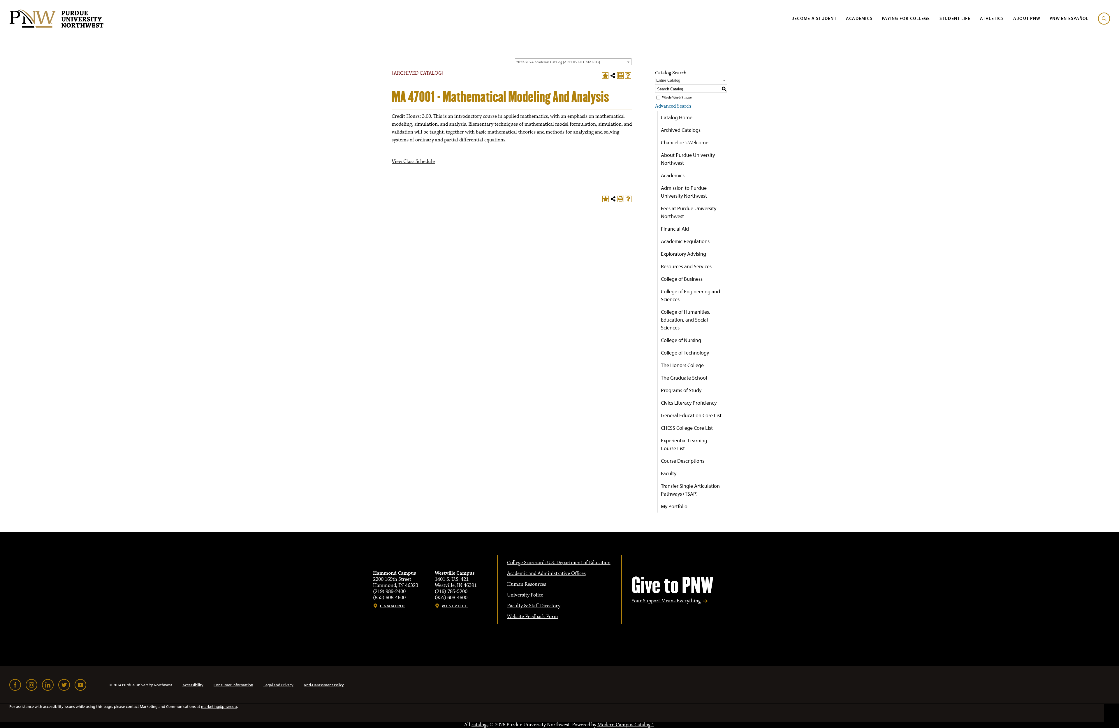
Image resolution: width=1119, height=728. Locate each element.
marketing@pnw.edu (219, 706)
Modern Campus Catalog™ (625, 725)
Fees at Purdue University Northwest (688, 212)
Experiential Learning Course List (684, 444)
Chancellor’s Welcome (684, 142)
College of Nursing (681, 340)
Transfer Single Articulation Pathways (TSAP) (690, 490)
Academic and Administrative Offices (546, 573)
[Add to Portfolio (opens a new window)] (605, 75)
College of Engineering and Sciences (690, 295)
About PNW (1026, 18)
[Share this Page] (613, 75)
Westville (455, 606)
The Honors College (682, 365)
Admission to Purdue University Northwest (684, 192)
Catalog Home (676, 117)
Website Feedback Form (532, 616)
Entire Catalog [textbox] (668, 80)
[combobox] (573, 61)
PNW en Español (1069, 18)
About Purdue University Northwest (688, 159)
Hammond (392, 606)
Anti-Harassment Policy (324, 684)
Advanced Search (673, 106)
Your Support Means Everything (666, 601)
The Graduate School (684, 377)
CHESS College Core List (687, 427)
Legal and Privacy (278, 684)
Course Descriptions (682, 460)
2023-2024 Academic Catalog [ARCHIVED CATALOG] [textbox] (558, 62)
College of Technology (685, 352)
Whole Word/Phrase (677, 97)
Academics (859, 18)
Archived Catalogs (681, 130)
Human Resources (526, 584)
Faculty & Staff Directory (533, 606)
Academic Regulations (685, 241)
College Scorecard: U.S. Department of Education (558, 562)
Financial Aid (675, 228)
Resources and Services (686, 266)
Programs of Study (681, 390)
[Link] (15, 685)
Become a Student (814, 18)
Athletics (992, 18)
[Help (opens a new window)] (628, 75)
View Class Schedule (413, 161)
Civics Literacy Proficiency (689, 402)
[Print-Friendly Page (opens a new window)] (620, 75)
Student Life (955, 18)
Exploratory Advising (683, 253)
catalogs (479, 725)
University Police (525, 595)
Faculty (668, 473)
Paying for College (906, 18)
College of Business (682, 279)
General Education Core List (691, 415)
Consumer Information (233, 684)
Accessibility (192, 684)
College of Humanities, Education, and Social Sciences (685, 319)
